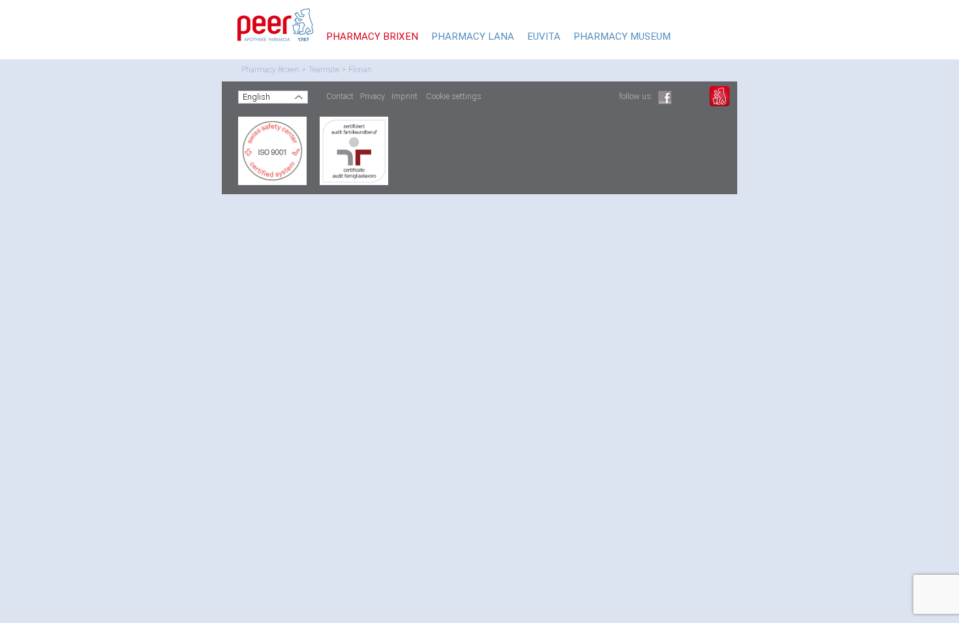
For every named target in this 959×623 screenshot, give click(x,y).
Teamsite (324, 69)
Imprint (404, 96)
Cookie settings (453, 96)
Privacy (372, 96)
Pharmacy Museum (622, 36)
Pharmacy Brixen (270, 69)
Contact (340, 96)
